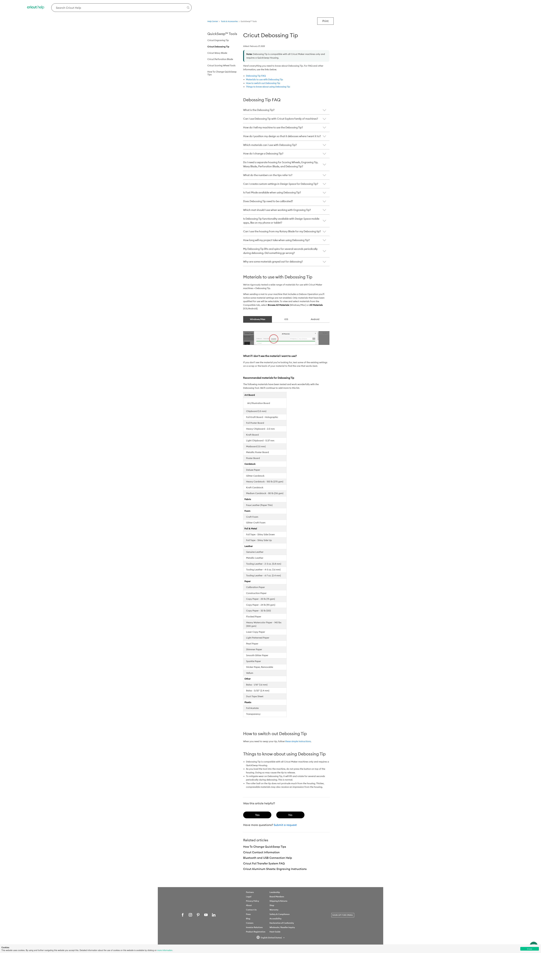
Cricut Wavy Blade (217, 52)
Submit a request (285, 825)
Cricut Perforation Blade (220, 59)
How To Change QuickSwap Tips (222, 73)
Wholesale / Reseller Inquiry (282, 927)
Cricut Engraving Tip (218, 40)
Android (315, 319)
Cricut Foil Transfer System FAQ (264, 863)
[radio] (257, 815)
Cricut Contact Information (261, 852)
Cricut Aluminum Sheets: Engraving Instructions (275, 869)
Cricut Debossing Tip (218, 46)
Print (325, 21)
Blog (248, 918)
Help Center (212, 21)
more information (164, 950)
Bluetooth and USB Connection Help (267, 857)
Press (248, 914)
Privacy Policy (252, 901)
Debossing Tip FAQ (256, 75)
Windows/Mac (257, 319)
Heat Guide (275, 931)
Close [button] (529, 949)
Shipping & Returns (278, 901)
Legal (248, 896)
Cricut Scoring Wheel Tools (221, 65)
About (249, 905)
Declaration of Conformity (282, 923)
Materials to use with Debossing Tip (264, 79)
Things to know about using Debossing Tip (268, 86)
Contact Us (251, 909)
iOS (286, 319)
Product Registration (255, 931)
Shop (272, 905)
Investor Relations (254, 927)
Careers (249, 923)
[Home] (36, 8)
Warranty (274, 909)
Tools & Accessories (229, 21)
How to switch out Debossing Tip (263, 83)
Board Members (277, 896)
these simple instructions (298, 741)
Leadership (275, 892)
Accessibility (275, 918)
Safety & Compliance (280, 914)
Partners (250, 892)
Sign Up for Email (342, 915)
